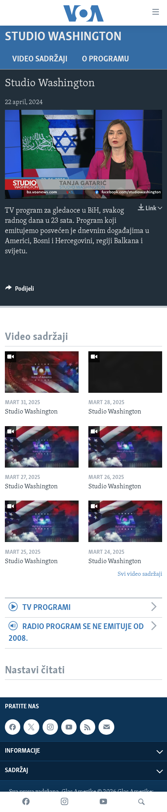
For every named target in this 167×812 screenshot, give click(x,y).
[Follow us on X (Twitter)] (31, 727)
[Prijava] (106, 727)
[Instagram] (64, 802)
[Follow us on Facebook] (12, 727)
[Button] (19, 290)
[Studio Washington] (42, 372)
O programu (105, 59)
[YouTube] (103, 802)
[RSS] (87, 727)
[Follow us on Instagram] (50, 727)
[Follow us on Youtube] (69, 727)
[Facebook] (26, 802)
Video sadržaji (39, 59)
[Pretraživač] (141, 802)
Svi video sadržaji (140, 574)
